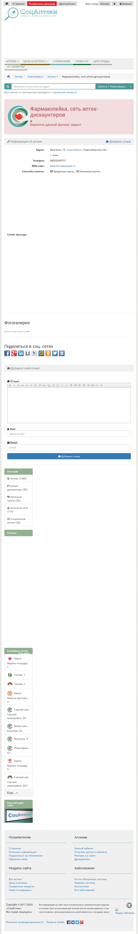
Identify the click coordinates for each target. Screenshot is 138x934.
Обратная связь (18, 859)
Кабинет (126, 3)
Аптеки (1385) (18, 478)
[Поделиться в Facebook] (7, 353)
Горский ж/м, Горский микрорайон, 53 (18, 713)
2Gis (27, 331)
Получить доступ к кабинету (90, 852)
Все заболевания (84, 890)
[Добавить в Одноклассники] (48, 353)
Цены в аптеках (34, 61)
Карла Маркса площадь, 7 (17, 662)
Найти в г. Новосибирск (111, 86)
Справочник (61, 61)
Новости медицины (20, 890)
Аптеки (11, 61)
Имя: (12, 429)
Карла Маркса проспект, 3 (17, 697)
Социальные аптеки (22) (16, 520)
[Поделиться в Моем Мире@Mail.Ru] (41, 353)
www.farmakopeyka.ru (62, 166)
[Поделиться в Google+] (14, 353)
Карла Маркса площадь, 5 (17, 765)
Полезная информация (22, 852)
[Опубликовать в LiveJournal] (34, 353)
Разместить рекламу (42, 3)
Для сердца (101, 61)
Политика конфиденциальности (24, 922)
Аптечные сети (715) (17, 509)
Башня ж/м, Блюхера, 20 (17, 728)
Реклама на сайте (84, 855)
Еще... (11, 793)
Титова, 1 (19, 674)
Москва (104, 3)
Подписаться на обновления (26, 855)
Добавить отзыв (120, 141)
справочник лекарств (64, 92)
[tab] (18, 792)
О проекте (19, 3)
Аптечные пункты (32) (14, 498)
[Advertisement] (105, 32)
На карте (25, 653)
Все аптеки (15, 879)
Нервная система (84, 882)
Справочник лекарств (21, 886)
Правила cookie (55, 922)
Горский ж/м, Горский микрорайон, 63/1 (18, 781)
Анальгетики (81, 886)
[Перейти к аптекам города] (114, 3)
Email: (14, 442)
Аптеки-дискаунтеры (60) (17, 487)
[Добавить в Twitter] (55, 353)
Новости (82, 61)
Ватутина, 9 (20, 738)
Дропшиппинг (67, 3)
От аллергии (16, 66)
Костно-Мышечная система (90, 879)
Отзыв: (15, 381)
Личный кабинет (83, 848)
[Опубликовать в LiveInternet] (28, 353)
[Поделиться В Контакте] (62, 353)
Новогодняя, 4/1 (18, 750)
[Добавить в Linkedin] (21, 353)
